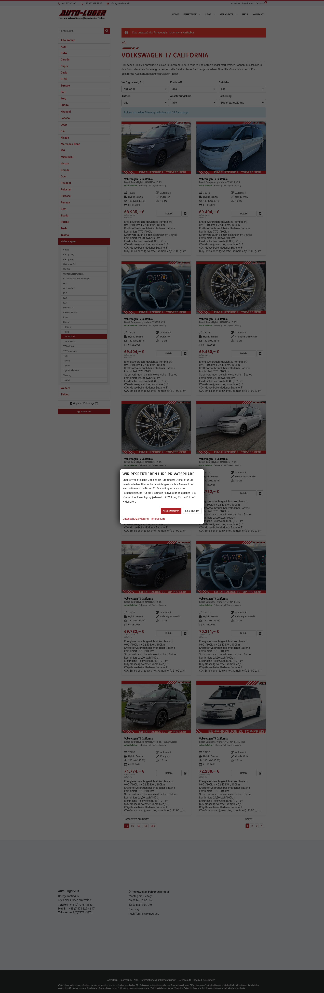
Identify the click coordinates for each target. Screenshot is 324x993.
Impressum (158, 518)
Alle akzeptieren (171, 511)
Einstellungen (192, 511)
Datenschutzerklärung (136, 518)
